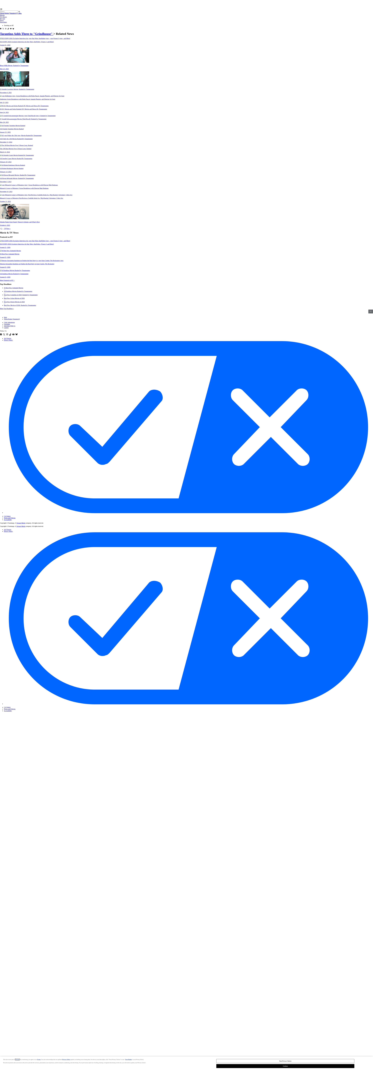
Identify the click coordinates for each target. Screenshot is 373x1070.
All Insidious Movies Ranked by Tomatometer (18, 291)
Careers (6, 327)
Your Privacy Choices (12, 514)
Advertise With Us (9, 326)
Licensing (7, 324)
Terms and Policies (9, 518)
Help (5, 317)
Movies (2, 15)
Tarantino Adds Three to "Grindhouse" (26, 34)
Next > (8, 228)
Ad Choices (7, 338)
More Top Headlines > (7, 308)
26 (5, 228)
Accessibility (8, 520)
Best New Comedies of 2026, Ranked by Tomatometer (21, 295)
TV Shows (3, 17)
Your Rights (128, 1059)
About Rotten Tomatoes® (12, 319)
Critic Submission (9, 322)
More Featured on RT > (7, 280)
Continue (285, 1066)
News (2, 20)
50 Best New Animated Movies (13, 288)
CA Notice (7, 516)
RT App (2, 19)
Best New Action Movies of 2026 (14, 298)
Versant (17, 1059)
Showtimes (3, 22)
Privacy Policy (8, 340)
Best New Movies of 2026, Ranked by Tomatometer (20, 305)
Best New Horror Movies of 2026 (14, 302)
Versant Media (20, 523)
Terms (39, 1059)
